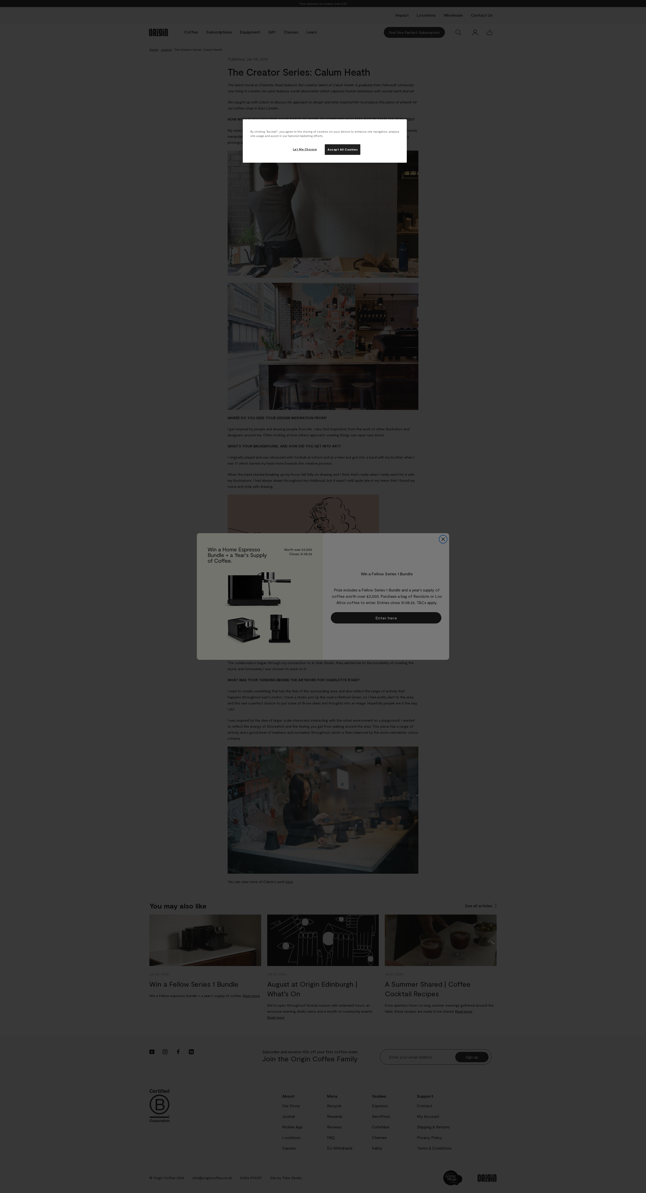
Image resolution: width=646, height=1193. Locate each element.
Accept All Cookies (343, 149)
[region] (325, 141)
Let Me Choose (305, 149)
